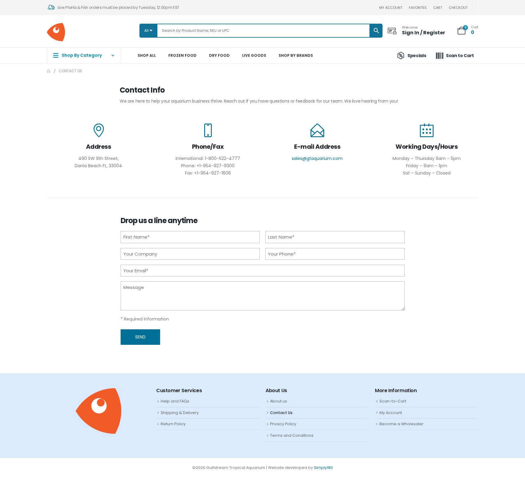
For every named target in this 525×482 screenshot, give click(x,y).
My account (390, 7)
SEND (140, 337)
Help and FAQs (175, 401)
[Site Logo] (56, 32)
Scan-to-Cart (392, 401)
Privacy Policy (283, 423)
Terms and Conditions (292, 435)
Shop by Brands (296, 55)
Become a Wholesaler (401, 423)
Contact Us (281, 412)
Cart (437, 7)
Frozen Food (182, 55)
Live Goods (254, 55)
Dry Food (219, 55)
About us (278, 401)
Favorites (418, 7)
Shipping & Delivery (180, 412)
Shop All (147, 55)
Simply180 (323, 467)
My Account (390, 412)
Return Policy (173, 423)
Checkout (458, 7)
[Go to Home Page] (48, 71)
